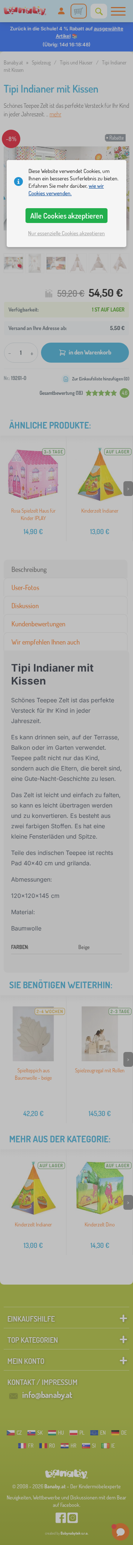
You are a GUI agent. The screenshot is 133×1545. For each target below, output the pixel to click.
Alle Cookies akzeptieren (66, 215)
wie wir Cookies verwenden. (66, 189)
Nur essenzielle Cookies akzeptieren (66, 233)
